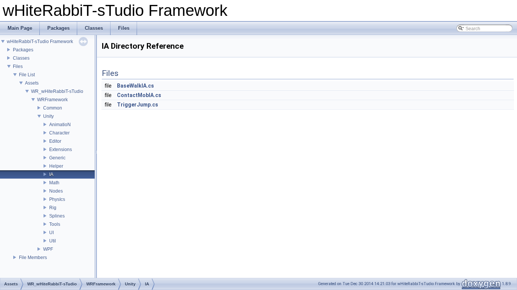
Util (52, 241)
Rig (52, 207)
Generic (57, 157)
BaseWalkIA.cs (135, 86)
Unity (48, 116)
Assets (32, 83)
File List (27, 74)
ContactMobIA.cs (139, 95)
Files (18, 66)
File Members (33, 257)
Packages (23, 49)
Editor (55, 141)
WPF (48, 249)
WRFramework (52, 99)
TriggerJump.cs (137, 105)
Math (54, 182)
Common (52, 108)
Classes (21, 58)
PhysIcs (57, 199)
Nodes (56, 191)
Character (59, 133)
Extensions (60, 149)
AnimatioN (60, 124)
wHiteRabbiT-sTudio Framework (40, 41)
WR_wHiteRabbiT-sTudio (57, 91)
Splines (57, 216)
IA (51, 174)
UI (51, 232)
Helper (56, 166)
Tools (54, 224)
